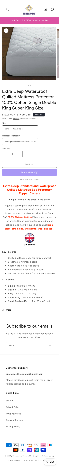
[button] (7, 9)
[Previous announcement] (5, 20)
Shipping (16, 118)
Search (9, 400)
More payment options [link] (29, 179)
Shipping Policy (13, 413)
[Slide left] (23, 85)
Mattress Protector (11, 136)
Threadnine (17, 456)
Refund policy (48, 456)
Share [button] (8, 310)
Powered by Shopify (31, 456)
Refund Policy (13, 407)
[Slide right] (36, 85)
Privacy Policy (13, 426)
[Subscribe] (50, 345)
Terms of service (30, 460)
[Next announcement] (54, 20)
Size (4, 123)
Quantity (6, 148)
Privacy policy (14, 460)
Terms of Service (14, 420)
